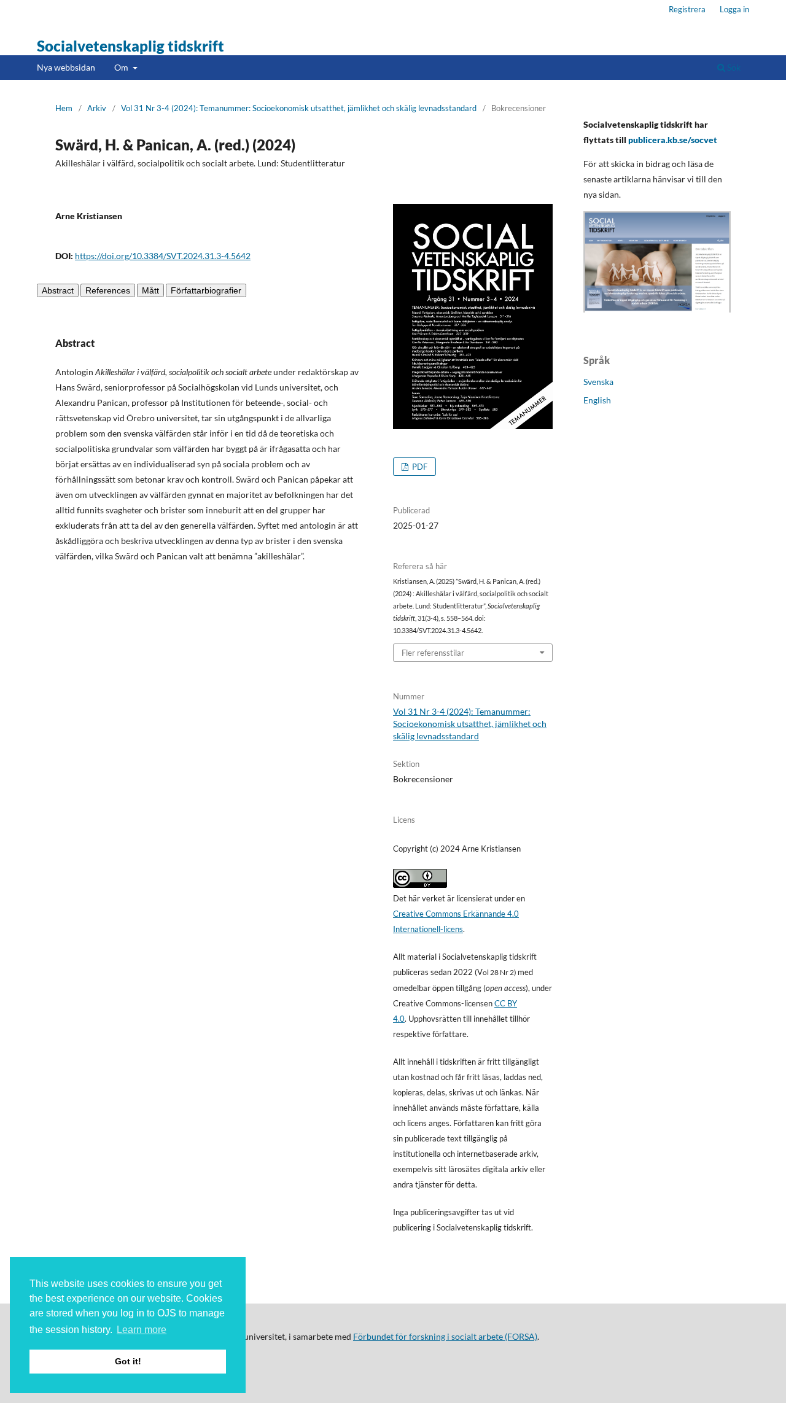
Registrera (687, 9)
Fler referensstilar (433, 653)
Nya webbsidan (66, 67)
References (107, 290)
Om (122, 67)
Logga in (734, 9)
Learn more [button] (141, 1329)
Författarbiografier (206, 290)
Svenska (598, 381)
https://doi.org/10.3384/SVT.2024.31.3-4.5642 (163, 256)
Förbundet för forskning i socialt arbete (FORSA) (445, 1336)
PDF (418, 467)
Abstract (58, 290)
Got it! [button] (128, 1361)
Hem (63, 108)
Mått (150, 290)
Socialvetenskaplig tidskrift (130, 46)
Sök (733, 67)
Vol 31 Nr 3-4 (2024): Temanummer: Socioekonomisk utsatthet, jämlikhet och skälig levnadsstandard (299, 108)
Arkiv (96, 108)
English (597, 400)
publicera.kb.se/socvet (672, 139)
